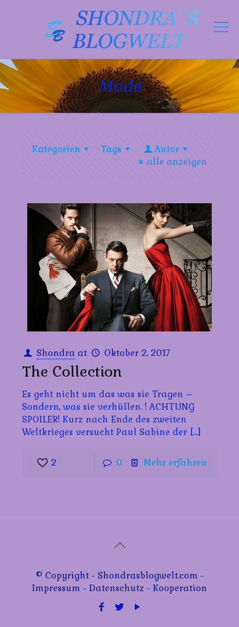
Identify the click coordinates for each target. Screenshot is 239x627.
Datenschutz (118, 588)
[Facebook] (102, 606)
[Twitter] (120, 606)
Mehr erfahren (175, 462)
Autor (167, 149)
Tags (111, 149)
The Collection (72, 371)
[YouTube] (138, 606)
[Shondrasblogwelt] (119, 29)
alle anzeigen (177, 161)
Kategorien (56, 149)
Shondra (56, 353)
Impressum (56, 588)
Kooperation (180, 588)
